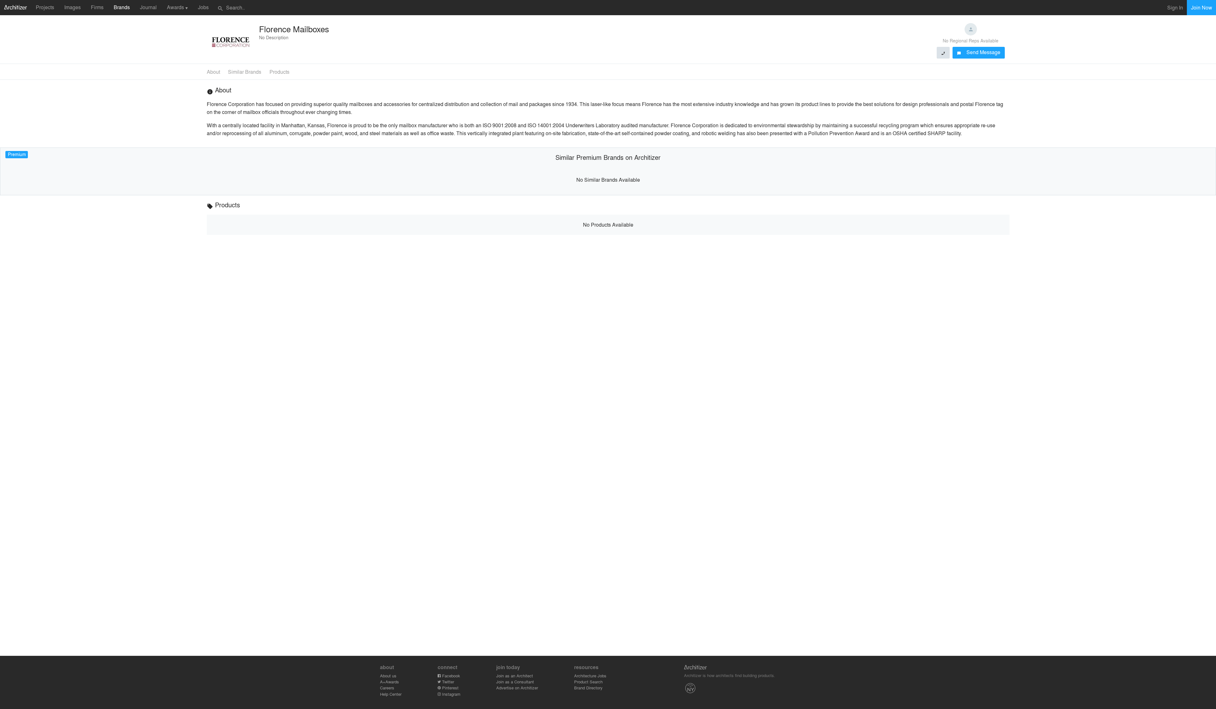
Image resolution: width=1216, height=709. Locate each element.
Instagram (450, 694)
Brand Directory (588, 688)
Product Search (588, 682)
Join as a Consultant (515, 682)
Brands (122, 7)
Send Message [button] (978, 52)
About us (388, 676)
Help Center (391, 694)
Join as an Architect (514, 676)
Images (72, 7)
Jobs (203, 7)
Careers (387, 688)
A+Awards (389, 682)
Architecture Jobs (590, 676)
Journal (148, 7)
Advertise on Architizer (517, 688)
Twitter (447, 682)
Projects (45, 7)
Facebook (450, 676)
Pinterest (450, 688)
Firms (97, 7)
